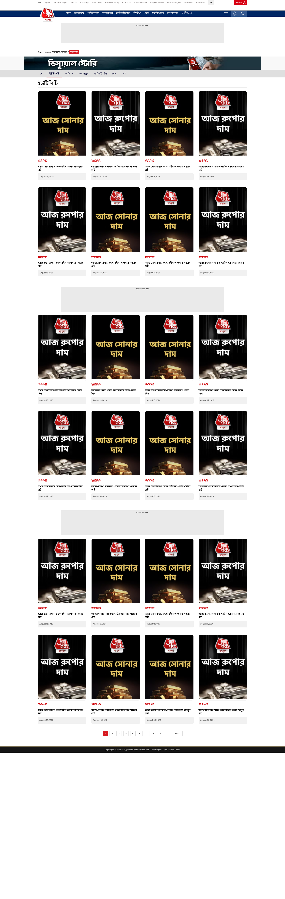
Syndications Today (171, 749)
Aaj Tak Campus (60, 2)
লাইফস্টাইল (123, 13)
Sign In (239, 2)
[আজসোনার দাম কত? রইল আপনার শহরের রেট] (115, 220)
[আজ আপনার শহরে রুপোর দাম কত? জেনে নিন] (62, 348)
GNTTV (74, 2)
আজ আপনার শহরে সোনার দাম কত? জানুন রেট (167, 712)
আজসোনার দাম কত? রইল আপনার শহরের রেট (113, 264)
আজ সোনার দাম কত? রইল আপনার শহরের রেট (60, 168)
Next (178, 733)
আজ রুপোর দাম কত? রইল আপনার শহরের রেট (114, 168)
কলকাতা (79, 13)
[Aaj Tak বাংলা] (47, 14)
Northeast (188, 2)
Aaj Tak (47, 2)
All (41, 74)
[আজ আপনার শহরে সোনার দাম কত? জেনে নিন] (115, 348)
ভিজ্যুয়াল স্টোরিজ (59, 52)
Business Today (112, 2)
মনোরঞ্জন (107, 13)
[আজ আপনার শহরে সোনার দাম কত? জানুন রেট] (169, 667)
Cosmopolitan (140, 2)
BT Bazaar (126, 2)
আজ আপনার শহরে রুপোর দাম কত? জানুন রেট (221, 712)
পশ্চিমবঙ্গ (93, 13)
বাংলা (39, 2)
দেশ (146, 13)
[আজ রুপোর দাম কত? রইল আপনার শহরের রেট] (115, 124)
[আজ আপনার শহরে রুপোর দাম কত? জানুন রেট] (223, 667)
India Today (97, 2)
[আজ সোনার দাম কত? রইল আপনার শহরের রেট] (62, 124)
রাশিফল (187, 13)
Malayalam (200, 2)
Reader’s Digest (174, 2)
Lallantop (84, 2)
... (168, 733)
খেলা (114, 74)
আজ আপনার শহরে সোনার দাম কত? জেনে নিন (113, 392)
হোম (68, 13)
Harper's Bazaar (157, 2)
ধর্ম (124, 74)
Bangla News (44, 52)
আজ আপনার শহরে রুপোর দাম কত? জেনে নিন (60, 392)
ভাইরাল (69, 74)
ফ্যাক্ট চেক (158, 13)
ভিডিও (137, 13)
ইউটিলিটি (54, 74)
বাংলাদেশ (172, 13)
